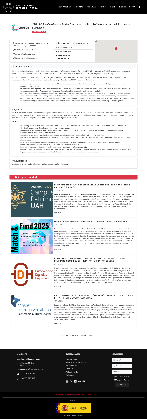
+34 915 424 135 (27, 373)
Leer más (57, 213)
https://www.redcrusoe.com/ (26, 58)
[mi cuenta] (140, 7)
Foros (103, 7)
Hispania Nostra (127, 7)
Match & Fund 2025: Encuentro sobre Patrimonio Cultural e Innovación (90, 221)
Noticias (79, 7)
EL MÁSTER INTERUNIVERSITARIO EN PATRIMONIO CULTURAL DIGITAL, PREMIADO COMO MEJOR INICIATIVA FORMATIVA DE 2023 (91, 259)
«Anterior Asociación (66, 335)
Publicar (91, 7)
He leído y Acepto (122, 380)
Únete (112, 7)
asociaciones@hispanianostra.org (31, 369)
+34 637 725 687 (27, 378)
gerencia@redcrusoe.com (25, 54)
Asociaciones (64, 7)
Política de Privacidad (121, 376)
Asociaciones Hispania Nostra (27, 7)
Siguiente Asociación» (85, 335)
